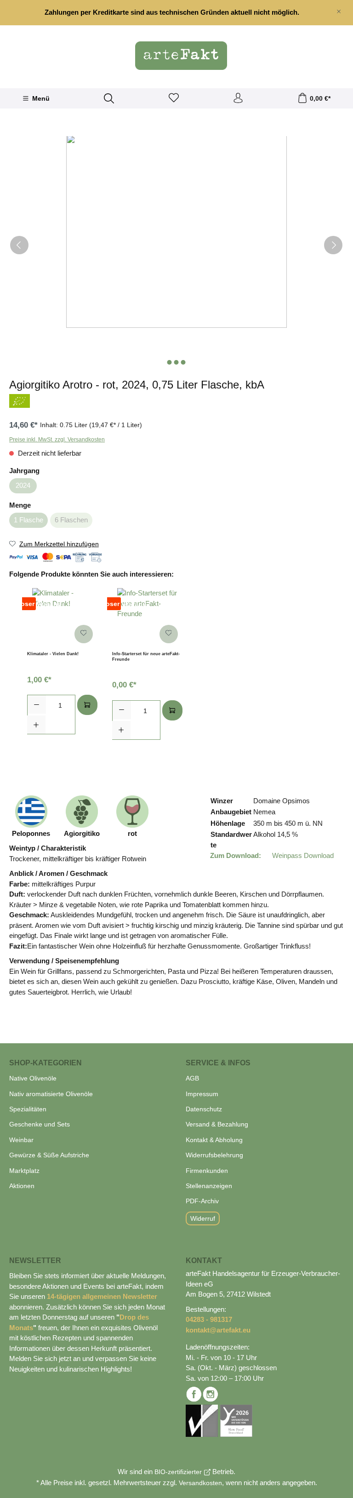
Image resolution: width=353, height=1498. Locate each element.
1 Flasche (28, 520)
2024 (23, 485)
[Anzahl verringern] (37, 704)
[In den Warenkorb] (87, 705)
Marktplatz (24, 1170)
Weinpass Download (302, 855)
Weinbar (21, 1140)
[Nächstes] (333, 245)
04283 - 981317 (209, 1319)
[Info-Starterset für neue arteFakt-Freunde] (147, 618)
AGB (192, 1078)
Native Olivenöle (33, 1078)
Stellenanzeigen (209, 1185)
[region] (176, 12)
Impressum (202, 1094)
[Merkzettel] (174, 98)
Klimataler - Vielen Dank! (53, 654)
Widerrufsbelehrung (214, 1155)
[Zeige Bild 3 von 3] (183, 362)
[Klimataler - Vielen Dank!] (62, 618)
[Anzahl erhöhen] (36, 724)
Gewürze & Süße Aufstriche (49, 1155)
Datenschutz (204, 1109)
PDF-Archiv (202, 1201)
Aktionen (21, 1185)
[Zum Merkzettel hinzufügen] (83, 634)
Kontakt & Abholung (214, 1140)
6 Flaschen (71, 520)
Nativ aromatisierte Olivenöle (51, 1094)
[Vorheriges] (19, 245)
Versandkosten (200, 1483)
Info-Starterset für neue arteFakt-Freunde (146, 657)
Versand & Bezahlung (217, 1124)
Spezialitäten (27, 1109)
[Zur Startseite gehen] (176, 55)
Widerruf (202, 1218)
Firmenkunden (207, 1170)
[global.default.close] (338, 9)
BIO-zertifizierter (178, 1471)
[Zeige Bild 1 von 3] (169, 362)
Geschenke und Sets (39, 1124)
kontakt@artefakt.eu (218, 1330)
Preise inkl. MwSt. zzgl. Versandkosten (57, 439)
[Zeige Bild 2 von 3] (176, 362)
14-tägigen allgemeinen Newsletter (102, 1296)
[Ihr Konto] (238, 98)
